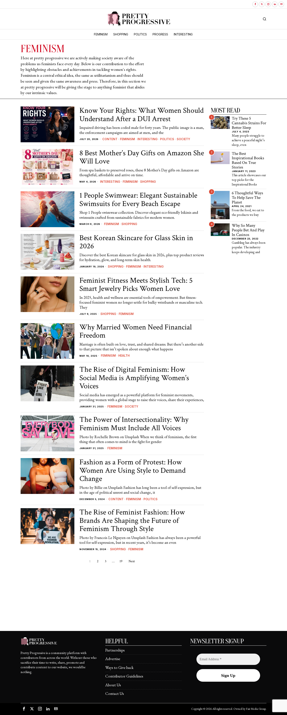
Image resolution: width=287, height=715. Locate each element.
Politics (167, 139)
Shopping (148, 181)
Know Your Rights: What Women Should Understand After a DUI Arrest (141, 114)
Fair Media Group (256, 709)
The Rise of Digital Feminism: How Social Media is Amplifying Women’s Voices (134, 377)
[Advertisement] (143, 601)
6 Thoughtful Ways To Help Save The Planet (247, 198)
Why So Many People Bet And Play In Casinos (248, 230)
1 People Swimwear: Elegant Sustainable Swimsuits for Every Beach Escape (138, 199)
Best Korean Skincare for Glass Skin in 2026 (136, 242)
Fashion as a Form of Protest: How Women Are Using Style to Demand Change (132, 470)
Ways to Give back (119, 667)
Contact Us (114, 693)
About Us (113, 685)
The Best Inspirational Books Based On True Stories (248, 161)
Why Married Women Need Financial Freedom (135, 331)
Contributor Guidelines (124, 676)
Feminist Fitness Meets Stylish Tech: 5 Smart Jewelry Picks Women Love (136, 284)
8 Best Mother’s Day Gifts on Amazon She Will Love (141, 157)
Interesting (147, 139)
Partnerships (115, 650)
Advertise (112, 658)
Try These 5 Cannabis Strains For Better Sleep (249, 123)
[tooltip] (255, 4)
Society (183, 139)
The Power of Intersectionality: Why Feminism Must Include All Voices (133, 424)
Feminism (127, 139)
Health (124, 355)
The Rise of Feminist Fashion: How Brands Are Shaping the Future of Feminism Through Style (132, 520)
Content (109, 139)
